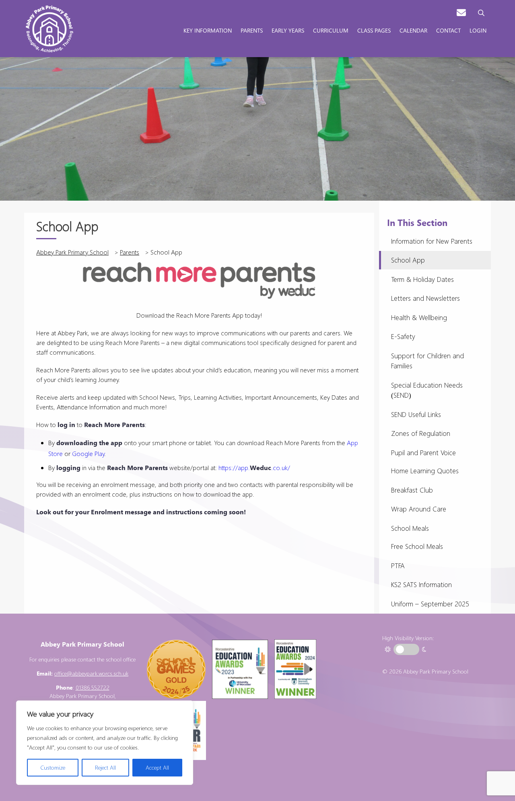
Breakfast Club (412, 490)
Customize (52, 767)
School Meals (410, 528)
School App (408, 260)
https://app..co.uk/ (254, 467)
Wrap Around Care (418, 508)
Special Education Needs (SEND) (427, 390)
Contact (448, 30)
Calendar (413, 30)
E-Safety (403, 336)
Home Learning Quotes (425, 470)
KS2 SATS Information (421, 584)
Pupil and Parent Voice (423, 452)
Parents (252, 30)
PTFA (398, 565)
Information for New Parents (431, 241)
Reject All (105, 767)
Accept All (157, 767)
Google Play (88, 453)
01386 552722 (92, 687)
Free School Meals (417, 546)
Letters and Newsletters (425, 298)
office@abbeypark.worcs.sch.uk (91, 673)
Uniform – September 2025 (430, 603)
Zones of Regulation (420, 433)
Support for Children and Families (427, 361)
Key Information (207, 30)
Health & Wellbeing (419, 317)
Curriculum (330, 30)
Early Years (288, 30)
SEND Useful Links (416, 414)
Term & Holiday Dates (422, 279)
